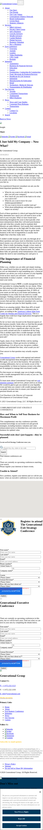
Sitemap (8, 766)
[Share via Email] (28, 137)
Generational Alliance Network (21, 17)
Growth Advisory (16, 34)
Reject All (21, 819)
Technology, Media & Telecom (21, 85)
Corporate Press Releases (19, 104)
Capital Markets (16, 38)
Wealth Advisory (16, 36)
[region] (21, 809)
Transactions (14, 106)
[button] (18, 508)
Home (7, 707)
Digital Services (16, 40)
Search (7, 115)
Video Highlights (16, 55)
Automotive (14, 64)
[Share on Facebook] (20, 137)
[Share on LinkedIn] (4, 137)
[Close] (1, 519)
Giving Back (14, 21)
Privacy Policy (10, 764)
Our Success (9, 89)
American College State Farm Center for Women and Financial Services (20, 312)
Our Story (13, 10)
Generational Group (7, 358)
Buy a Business (15, 44)
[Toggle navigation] (20, 2)
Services (8, 25)
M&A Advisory (15, 27)
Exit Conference (11, 46)
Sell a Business (15, 32)
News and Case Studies (18, 102)
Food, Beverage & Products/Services (23, 74)
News (7, 100)
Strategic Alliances (17, 23)
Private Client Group (17, 29)
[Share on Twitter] (12, 137)
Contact (8, 108)
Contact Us (14, 111)
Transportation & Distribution (21, 87)
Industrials (13, 79)
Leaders (13, 53)
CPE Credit (14, 57)
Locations (13, 113)
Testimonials (14, 96)
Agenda (13, 51)
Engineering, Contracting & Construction (25, 72)
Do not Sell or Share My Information (19, 768)
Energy (12, 70)
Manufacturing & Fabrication (21, 81)
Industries (8, 61)
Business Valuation (17, 42)
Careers (8, 720)
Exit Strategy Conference (14, 711)
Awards (12, 91)
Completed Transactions (19, 94)
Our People (14, 12)
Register (13, 59)
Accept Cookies (21, 825)
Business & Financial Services (21, 66)
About (7, 8)
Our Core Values (16, 14)
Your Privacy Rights (21, 812)
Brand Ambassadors (17, 19)
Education (13, 68)
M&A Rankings (16, 98)
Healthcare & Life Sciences (20, 76)
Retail (12, 83)
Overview (13, 49)
